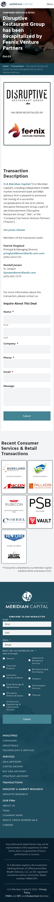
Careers (8, 824)
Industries (10, 735)
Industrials (10, 745)
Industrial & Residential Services (38, 661)
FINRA (8, 895)
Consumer (10, 740)
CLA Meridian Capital (16, 184)
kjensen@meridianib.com (19, 272)
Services (9, 756)
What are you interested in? (19, 651)
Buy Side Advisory (14, 771)
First (6, 325)
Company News (13, 815)
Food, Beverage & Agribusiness (15, 685)
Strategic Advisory (16, 776)
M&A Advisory (12, 761)
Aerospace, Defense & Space (14, 694)
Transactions (17, 66)
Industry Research (15, 794)
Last (6, 337)
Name (8, 311)
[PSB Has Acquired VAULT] (39, 512)
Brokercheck (32, 895)
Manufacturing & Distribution (40, 670)
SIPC (19, 895)
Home (6, 66)
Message (8, 386)
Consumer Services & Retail (14, 676)
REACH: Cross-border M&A (20, 820)
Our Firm (9, 800)
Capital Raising (13, 766)
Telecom (36, 695)
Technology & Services (18, 750)
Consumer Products (11, 667)
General (10, 658)
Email (8, 372)
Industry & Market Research (23, 789)
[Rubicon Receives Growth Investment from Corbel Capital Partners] (13, 512)
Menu (50, 4)
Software (36, 678)
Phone (8, 357)
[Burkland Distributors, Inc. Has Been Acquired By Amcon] (13, 477)
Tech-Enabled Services (38, 686)
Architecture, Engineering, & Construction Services (13, 705)
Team (6, 810)
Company (10, 343)
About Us (9, 805)
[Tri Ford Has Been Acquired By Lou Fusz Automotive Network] (13, 546)
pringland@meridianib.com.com (24, 253)
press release (16, 230)
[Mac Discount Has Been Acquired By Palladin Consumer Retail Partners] (39, 477)
